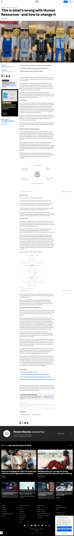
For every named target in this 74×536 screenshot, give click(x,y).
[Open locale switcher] (1, 532)
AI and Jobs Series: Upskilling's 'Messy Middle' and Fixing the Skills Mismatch (46, 494)
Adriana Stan (4, 65)
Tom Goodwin (4, 70)
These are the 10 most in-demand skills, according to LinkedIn (34, 374)
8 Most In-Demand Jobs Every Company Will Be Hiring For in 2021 (35, 377)
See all (71, 445)
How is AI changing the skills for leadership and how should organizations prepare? (18, 472)
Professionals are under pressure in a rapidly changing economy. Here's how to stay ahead (64, 494)
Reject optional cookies (64, 527)
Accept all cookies (64, 530)
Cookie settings (64, 533)
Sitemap (37, 531)
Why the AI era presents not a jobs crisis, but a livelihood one (28, 493)
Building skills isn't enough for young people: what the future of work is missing (55, 472)
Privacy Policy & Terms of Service (37, 529)
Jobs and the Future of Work (9, 7)
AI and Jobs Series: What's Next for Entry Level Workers (9, 493)
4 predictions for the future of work (28, 372)
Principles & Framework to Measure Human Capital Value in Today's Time (37, 379)
